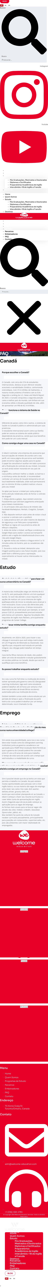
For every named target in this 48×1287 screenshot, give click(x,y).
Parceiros (9, 221)
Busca (2, 8)
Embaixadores (11, 224)
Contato (8, 229)
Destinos (9, 190)
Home (7, 170)
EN (5, 5)
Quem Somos (11, 173)
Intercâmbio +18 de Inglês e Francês (25, 187)
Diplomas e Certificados (20, 182)
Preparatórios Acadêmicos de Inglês (26, 185)
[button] (24, 262)
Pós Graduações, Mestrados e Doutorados (28, 180)
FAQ (7, 226)
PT (2, 5)
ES (9, 5)
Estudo (8, 176)
